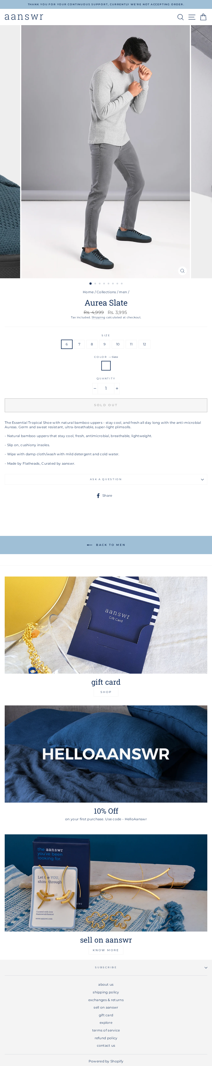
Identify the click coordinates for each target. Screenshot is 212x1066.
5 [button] (109, 284)
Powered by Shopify (106, 1061)
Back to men (110, 545)
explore (106, 1022)
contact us (106, 1045)
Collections (106, 292)
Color (106, 356)
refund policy (106, 1038)
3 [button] (100, 284)
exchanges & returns (106, 1000)
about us (105, 984)
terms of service (106, 1030)
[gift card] (106, 625)
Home (88, 292)
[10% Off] (106, 754)
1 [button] (90, 283)
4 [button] (104, 284)
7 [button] (117, 284)
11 (131, 344)
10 (118, 344)
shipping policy (106, 992)
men (123, 292)
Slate (106, 365)
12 (144, 344)
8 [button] (122, 284)
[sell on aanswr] (106, 883)
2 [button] (95, 284)
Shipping (98, 317)
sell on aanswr (106, 1007)
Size (106, 335)
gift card (106, 1015)
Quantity (106, 378)
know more (106, 950)
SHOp (106, 692)
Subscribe (106, 967)
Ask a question (106, 479)
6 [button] (113, 284)
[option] (106, 4)
